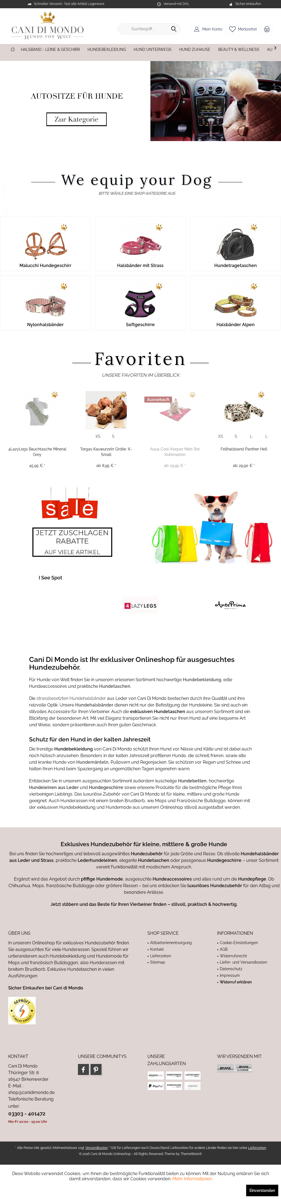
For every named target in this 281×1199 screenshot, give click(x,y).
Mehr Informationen (192, 1178)
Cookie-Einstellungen (239, 943)
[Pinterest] (96, 1069)
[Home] (12, 49)
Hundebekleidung (202, 679)
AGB (223, 949)
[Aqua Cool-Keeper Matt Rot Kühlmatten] (175, 410)
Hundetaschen (114, 686)
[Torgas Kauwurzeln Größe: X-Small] (106, 410)
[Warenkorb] (267, 28)
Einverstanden (262, 1190)
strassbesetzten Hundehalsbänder (71, 698)
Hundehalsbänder (94, 705)
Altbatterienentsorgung (171, 943)
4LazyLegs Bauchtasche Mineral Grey (37, 452)
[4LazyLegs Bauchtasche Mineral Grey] (37, 410)
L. (251, 436)
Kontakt (157, 949)
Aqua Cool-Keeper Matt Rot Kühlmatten (175, 452)
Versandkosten (96, 1148)
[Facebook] (83, 1069)
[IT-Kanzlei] (71, 1010)
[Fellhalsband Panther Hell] (243, 410)
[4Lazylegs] (140, 605)
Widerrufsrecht (233, 956)
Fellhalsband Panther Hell (244, 449)
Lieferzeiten (160, 956)
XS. (98, 436)
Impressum (230, 975)
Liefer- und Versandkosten (243, 962)
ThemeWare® (191, 1154)
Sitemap (157, 962)
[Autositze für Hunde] (140, 101)
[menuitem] (267, 28)
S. (113, 436)
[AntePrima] (230, 605)
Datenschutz (231, 969)
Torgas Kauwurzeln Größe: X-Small (106, 452)
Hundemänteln (92, 762)
